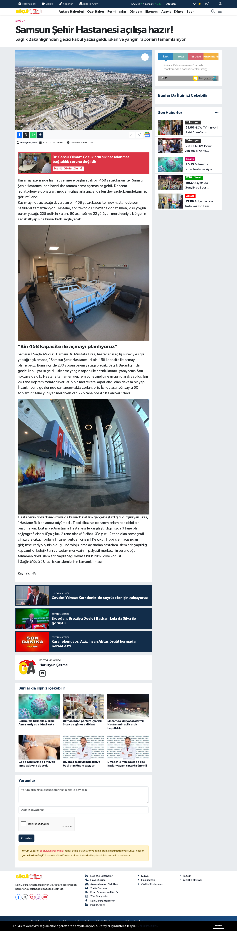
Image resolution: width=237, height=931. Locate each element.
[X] (25, 897)
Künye (145, 876)
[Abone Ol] (147, 134)
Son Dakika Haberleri (102, 900)
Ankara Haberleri (71, 11)
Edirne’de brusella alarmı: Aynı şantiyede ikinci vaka (199, 167)
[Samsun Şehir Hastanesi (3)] (84, 282)
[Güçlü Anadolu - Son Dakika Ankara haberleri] (29, 11)
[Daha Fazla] (40, 135)
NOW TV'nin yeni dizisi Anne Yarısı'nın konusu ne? (199, 148)
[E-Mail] (42, 673)
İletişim (187, 876)
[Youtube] (45, 897)
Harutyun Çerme (28, 142)
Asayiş (166, 11)
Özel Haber (95, 11)
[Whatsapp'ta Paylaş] (33, 135)
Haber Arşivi (97, 904)
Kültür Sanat (193, 177)
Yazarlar (68, 3)
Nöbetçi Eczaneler (101, 876)
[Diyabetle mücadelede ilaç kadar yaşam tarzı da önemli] (128, 747)
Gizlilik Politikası (192, 880)
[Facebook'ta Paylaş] (19, 135)
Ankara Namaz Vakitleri (104, 884)
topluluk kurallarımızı (52, 850)
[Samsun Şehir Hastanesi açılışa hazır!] (83, 90)
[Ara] (213, 11)
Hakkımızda (148, 880)
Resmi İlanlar (116, 11)
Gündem (135, 11)
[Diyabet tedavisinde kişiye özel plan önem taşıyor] (83, 747)
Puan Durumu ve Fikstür (104, 892)
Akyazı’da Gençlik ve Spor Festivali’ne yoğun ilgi (199, 185)
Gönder (26, 838)
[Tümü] (216, 112)
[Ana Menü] (220, 11)
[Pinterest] (32, 897)
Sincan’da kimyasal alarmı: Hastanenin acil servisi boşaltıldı (125, 725)
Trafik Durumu (98, 888)
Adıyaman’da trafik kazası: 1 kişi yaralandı (199, 204)
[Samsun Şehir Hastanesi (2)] (84, 456)
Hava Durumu (98, 880)
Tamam (218, 926)
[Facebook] (18, 897)
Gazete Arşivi (90, 3)
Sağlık (20, 20)
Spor (190, 11)
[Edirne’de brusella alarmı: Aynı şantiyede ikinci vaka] (39, 706)
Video (49, 3)
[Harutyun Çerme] (27, 667)
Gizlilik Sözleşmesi (152, 884)
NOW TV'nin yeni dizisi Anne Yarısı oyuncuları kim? (201, 130)
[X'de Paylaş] (26, 135)
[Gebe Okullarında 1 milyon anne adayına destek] (39, 747)
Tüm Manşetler (99, 896)
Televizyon (192, 122)
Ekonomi (151, 11)
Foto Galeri (29, 3)
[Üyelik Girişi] (219, 4)
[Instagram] (38, 897)
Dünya (178, 11)
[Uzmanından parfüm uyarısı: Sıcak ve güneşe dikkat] (83, 706)
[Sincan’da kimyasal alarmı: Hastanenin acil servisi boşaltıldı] (128, 706)
